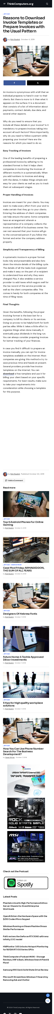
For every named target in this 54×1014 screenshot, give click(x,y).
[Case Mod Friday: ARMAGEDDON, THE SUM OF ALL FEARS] (26, 550)
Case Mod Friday (16, 565)
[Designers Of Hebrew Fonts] (26, 596)
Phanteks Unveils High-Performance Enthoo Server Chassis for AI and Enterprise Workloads (25, 906)
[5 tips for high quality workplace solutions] (26, 685)
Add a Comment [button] (15, 480)
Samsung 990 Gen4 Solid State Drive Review (25, 970)
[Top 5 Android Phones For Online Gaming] (26, 504)
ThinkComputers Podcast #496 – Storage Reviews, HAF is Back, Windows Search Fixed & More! (26, 959)
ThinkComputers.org (20, 4)
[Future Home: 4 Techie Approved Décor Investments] (26, 639)
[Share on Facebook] (15, 82)
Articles (7, 14)
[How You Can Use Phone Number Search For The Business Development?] (26, 731)
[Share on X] (38, 82)
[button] (4, 3)
